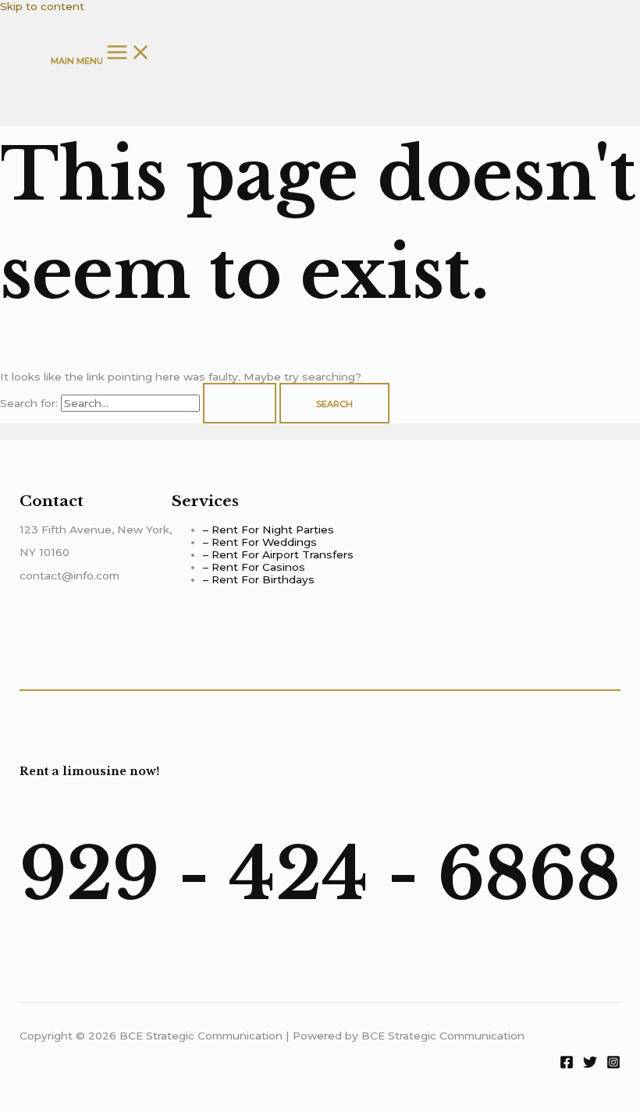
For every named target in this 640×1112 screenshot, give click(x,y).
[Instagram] (613, 1065)
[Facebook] (567, 1065)
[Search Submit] (239, 403)
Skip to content (42, 6)
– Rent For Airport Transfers (278, 554)
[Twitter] (590, 1065)
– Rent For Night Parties (268, 529)
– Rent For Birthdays (259, 579)
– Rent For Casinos (254, 567)
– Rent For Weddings (260, 542)
